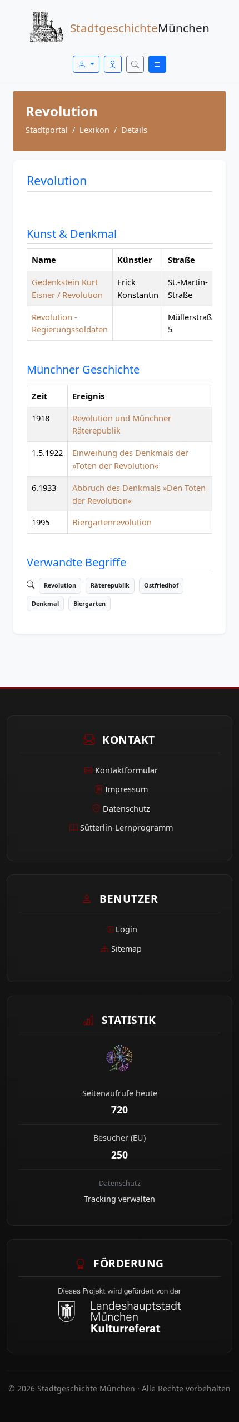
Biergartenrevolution (112, 522)
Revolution (60, 585)
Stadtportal (47, 130)
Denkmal (45, 603)
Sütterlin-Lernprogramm (126, 827)
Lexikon (94, 130)
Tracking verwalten (119, 1199)
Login (126, 929)
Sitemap (126, 948)
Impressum (126, 789)
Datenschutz (126, 808)
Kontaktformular (126, 770)
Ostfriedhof (161, 585)
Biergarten (89, 603)
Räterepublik (110, 585)
